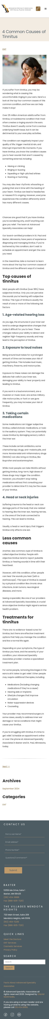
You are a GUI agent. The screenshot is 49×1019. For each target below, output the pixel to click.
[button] (45, 9)
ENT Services (10, 942)
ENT (4, 49)
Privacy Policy (10, 949)
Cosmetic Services (13, 946)
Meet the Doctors (12, 939)
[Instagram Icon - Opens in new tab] (12, 1014)
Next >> (6, 766)
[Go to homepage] (17, 9)
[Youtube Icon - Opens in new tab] (19, 1014)
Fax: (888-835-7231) (14, 900)
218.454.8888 (21, 1007)
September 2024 (11, 788)
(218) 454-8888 (11, 897)
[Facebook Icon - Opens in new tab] (5, 1014)
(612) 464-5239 (11, 921)
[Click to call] (38, 9)
